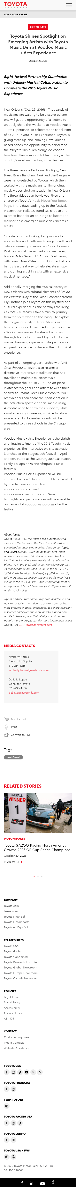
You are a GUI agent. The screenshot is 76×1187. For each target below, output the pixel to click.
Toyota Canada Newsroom (21, 978)
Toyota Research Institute (20, 962)
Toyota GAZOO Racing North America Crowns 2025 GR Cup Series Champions (37, 847)
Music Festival (13, 756)
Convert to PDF (21, 735)
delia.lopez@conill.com (24, 692)
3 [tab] (42, 875)
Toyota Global (13, 951)
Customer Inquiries (16, 1037)
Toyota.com (11, 906)
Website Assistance (16, 1048)
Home (7, 14)
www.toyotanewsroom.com (35, 624)
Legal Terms (11, 997)
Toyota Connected (16, 957)
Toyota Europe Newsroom (21, 973)
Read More (12, 862)
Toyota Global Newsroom (20, 967)
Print (14, 727)
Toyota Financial (14, 916)
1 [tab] (34, 875)
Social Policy (12, 1002)
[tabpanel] (38, 830)
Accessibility (12, 1008)
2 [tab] (38, 875)
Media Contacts (14, 1042)
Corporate (20, 14)
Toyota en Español (16, 927)
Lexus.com (11, 911)
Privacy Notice (13, 1013)
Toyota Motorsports (16, 922)
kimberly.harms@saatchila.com (29, 670)
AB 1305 (9, 1018)
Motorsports (14, 838)
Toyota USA (11, 946)
